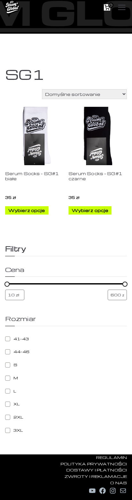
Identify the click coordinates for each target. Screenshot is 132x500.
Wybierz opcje (26, 210)
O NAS (118, 482)
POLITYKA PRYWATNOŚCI (94, 463)
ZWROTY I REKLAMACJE (95, 476)
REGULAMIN (111, 457)
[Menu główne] (122, 7)
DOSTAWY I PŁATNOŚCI (96, 469)
